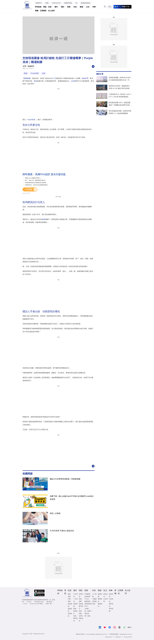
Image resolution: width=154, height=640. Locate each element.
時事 (94, 7)
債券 (69, 601)
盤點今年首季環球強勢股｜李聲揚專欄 (65, 479)
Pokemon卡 (56, 3)
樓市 (56, 7)
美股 (69, 596)
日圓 (46, 3)
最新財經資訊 (85, 3)
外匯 (69, 599)
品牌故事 (87, 596)
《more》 (25, 603)
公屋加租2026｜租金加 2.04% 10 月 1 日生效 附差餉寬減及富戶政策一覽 (120, 95)
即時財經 (38, 7)
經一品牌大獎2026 (88, 612)
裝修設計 (75, 612)
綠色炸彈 (85, 78)
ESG (86, 606)
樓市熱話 (75, 619)
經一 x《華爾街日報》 (124, 6)
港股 (69, 594)
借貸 (80, 611)
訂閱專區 (43, 11)
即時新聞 (111, 610)
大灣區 (86, 608)
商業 (68, 7)
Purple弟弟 (34, 73)
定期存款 (81, 595)
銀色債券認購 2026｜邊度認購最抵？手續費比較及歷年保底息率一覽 (120, 104)
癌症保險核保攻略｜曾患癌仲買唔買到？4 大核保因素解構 (120, 112)
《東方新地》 (49, 601)
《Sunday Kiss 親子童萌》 (36, 603)
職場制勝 (27, 78)
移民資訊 (111, 605)
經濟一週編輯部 (28, 66)
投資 (49, 7)
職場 (81, 7)
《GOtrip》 (29, 601)
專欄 (36, 11)
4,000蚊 (73, 81)
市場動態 (87, 594)
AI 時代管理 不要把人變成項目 (62, 531)
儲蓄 (80, 601)
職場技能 (100, 595)
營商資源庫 (88, 604)
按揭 (74, 616)
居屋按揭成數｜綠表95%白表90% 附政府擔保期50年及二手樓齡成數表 (120, 79)
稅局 (35, 81)
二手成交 (75, 600)
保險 (80, 599)
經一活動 (87, 616)
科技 (75, 7)
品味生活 (105, 595)
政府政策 (111, 595)
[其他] (93, 66)
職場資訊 (100, 600)
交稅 (43, 73)
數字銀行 (81, 607)
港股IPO (39, 3)
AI (76, 3)
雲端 (93, 604)
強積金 (81, 604)
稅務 (80, 613)
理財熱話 (81, 619)
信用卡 (81, 616)
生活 (87, 7)
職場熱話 (100, 605)
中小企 (86, 599)
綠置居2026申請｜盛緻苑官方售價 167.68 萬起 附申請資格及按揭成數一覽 (120, 87)
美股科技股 (68, 3)
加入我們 (51, 11)
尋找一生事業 (55, 513)
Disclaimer (118, 637)
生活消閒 (105, 600)
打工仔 (53, 78)
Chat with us (108, 637)
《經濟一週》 (48, 603)
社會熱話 (111, 600)
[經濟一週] (27, 5)
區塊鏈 (94, 601)
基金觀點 (70, 605)
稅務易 (44, 219)
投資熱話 (70, 615)
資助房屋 (75, 605)
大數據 (94, 599)
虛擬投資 (70, 610)
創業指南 (87, 601)
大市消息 (75, 595)
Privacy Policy (128, 637)
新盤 (74, 608)
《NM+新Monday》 (38, 601)
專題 (44, 7)
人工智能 (94, 595)
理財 (62, 7)
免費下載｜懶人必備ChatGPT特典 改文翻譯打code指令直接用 (72, 497)
